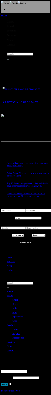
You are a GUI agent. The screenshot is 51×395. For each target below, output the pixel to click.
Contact (11, 44)
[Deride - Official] (13, 3)
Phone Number (32, 225)
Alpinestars (17, 316)
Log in (4, 384)
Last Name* (31, 208)
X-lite (15, 304)
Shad (14, 321)
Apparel (16, 333)
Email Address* (8, 218)
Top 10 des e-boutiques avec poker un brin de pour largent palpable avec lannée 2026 (27, 184)
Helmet (16, 329)
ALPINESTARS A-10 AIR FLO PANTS (20, 102)
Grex (14, 312)
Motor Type (6, 235)
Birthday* (5, 225)
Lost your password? (11, 391)
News (10, 40)
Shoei (15, 300)
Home (4, 15)
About (10, 257)
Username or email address (14, 367)
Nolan (15, 308)
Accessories (18, 338)
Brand (10, 295)
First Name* (6, 208)
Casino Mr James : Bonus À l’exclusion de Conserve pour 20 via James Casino (26, 194)
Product (11, 325)
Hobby (29, 235)
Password (6, 378)
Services (11, 35)
